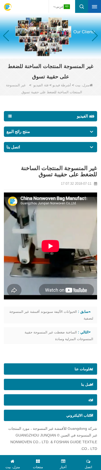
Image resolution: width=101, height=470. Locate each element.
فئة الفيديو (40, 85)
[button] (55, 53)
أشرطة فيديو (62, 85)
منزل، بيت (82, 85)
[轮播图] (50, 35)
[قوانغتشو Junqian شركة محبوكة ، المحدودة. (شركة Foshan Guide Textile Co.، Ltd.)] (8, 7)
